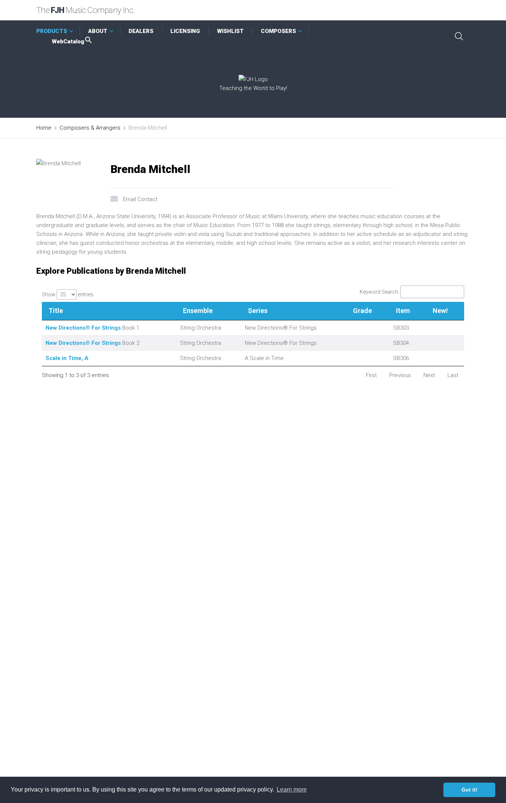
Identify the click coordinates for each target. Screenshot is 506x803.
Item (403, 310)
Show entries (67, 294)
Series (257, 310)
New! (440, 310)
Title (56, 310)
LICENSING (185, 31)
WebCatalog (68, 41)
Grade (362, 310)
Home (43, 127)
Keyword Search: (379, 292)
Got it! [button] (469, 790)
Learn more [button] (292, 789)
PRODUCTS (51, 31)
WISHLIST (230, 31)
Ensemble (198, 310)
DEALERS (141, 31)
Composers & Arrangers (90, 127)
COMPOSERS (278, 31)
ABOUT (97, 31)
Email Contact (140, 199)
